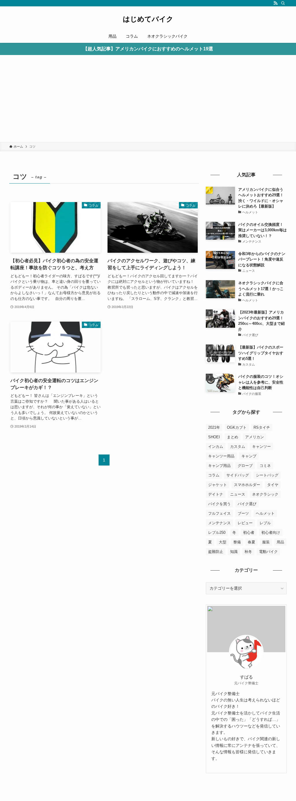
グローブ (245, 465)
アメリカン (254, 437)
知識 (234, 551)
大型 (222, 542)
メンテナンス (219, 523)
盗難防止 (215, 551)
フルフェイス (219, 513)
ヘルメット (265, 513)
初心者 (248, 532)
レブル (265, 523)
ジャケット (217, 485)
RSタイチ (262, 427)
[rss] (275, 3)
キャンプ (248, 456)
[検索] (283, 3)
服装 (266, 542)
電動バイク (268, 551)
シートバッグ (267, 475)
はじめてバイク (148, 19)
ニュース (237, 494)
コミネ (265, 465)
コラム (213, 475)
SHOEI (214, 437)
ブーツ (243, 513)
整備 (237, 542)
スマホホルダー (247, 485)
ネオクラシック (265, 494)
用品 (280, 542)
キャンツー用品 (221, 456)
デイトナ (215, 494)
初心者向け (270, 532)
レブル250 (216, 532)
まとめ (232, 437)
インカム (215, 446)
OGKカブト (237, 427)
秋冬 (248, 551)
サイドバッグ (237, 475)
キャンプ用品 (219, 465)
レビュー (245, 523)
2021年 (214, 427)
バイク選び (247, 504)
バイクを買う (219, 504)
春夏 (251, 542)
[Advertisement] (148, 98)
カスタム (237, 446)
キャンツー (261, 446)
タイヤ (272, 485)
